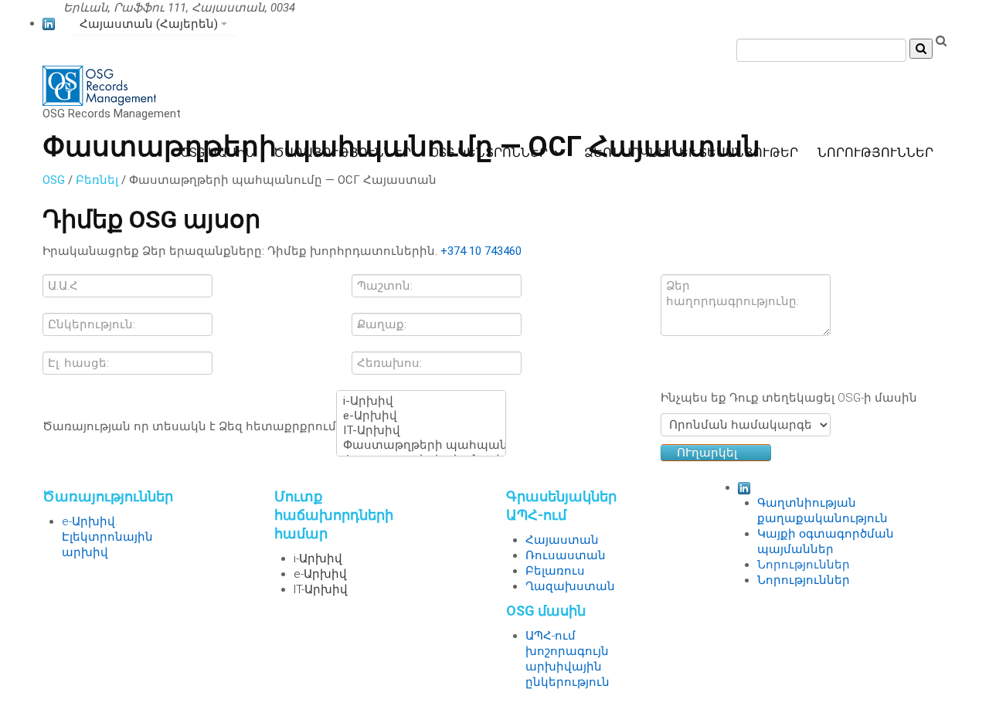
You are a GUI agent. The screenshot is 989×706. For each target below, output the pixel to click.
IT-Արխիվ (321, 589)
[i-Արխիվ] (421, 401)
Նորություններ (803, 565)
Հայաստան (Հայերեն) (150, 24)
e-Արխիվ (320, 574)
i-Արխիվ (318, 558)
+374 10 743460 (481, 251)
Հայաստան (562, 540)
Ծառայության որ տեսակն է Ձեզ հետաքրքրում (189, 426)
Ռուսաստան (565, 555)
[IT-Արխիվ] (421, 430)
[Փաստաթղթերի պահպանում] (421, 445)
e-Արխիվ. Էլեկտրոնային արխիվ (107, 536)
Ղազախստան (570, 586)
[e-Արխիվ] (421, 416)
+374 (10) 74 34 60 (350, 8)
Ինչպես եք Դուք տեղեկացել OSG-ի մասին (789, 398)
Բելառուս (555, 571)
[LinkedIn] (48, 23)
